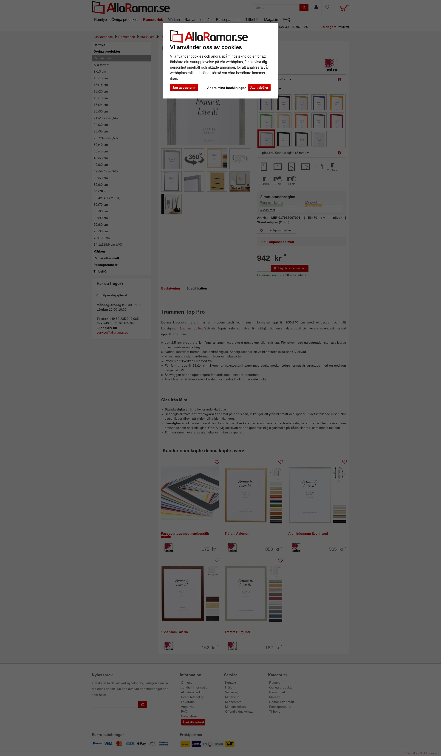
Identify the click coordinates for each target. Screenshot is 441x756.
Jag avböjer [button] (259, 87)
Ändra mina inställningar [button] (226, 88)
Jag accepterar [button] (183, 87)
